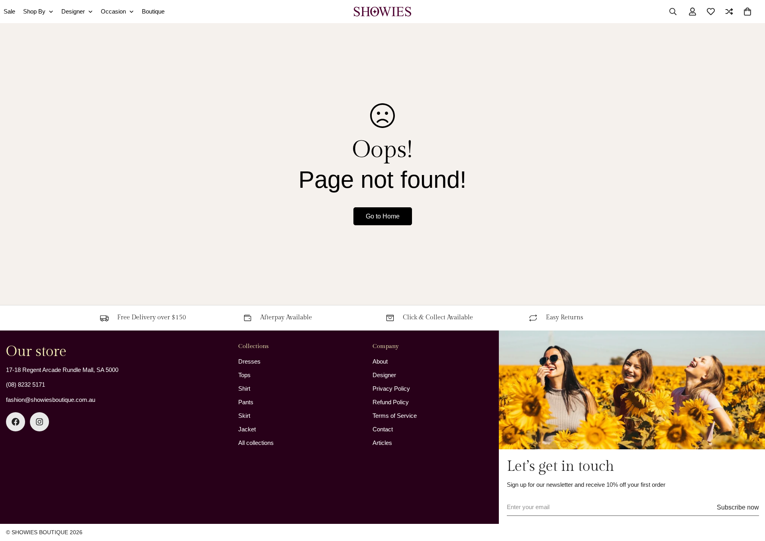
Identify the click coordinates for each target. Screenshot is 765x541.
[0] (747, 11)
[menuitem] (38, 12)
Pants (245, 402)
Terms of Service (395, 415)
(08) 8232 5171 (25, 384)
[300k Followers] (15, 421)
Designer (384, 375)
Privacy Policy (391, 388)
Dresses (249, 361)
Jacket (247, 429)
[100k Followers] (39, 421)
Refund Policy (391, 402)
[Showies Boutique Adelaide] (382, 11)
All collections (256, 442)
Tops (244, 375)
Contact (383, 429)
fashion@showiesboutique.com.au (50, 399)
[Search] (673, 11)
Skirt (244, 415)
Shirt (244, 388)
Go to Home (383, 216)
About (380, 361)
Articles (382, 442)
